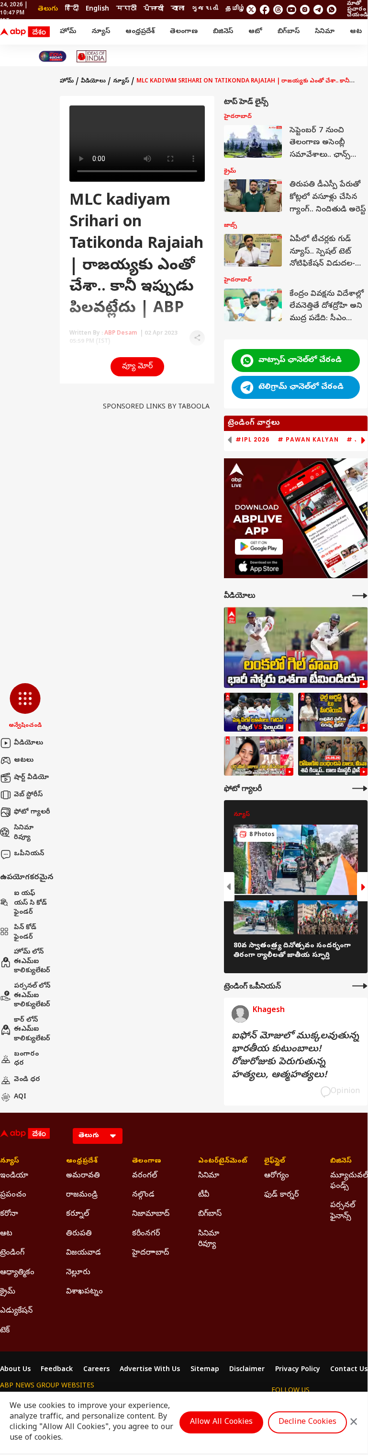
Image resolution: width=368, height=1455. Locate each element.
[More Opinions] (360, 985)
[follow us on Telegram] (318, 9)
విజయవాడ (83, 1253)
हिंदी (71, 9)
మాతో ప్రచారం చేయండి (357, 9)
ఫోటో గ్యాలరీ (32, 812)
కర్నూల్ (77, 1214)
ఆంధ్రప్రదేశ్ (140, 31)
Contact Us (349, 1370)
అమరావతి (83, 1176)
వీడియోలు (28, 743)
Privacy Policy (297, 1370)
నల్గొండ (143, 1195)
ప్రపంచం (13, 1195)
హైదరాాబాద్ (150, 1253)
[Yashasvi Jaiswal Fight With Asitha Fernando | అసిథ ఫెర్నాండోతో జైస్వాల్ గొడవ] (258, 712)
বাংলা (177, 9)
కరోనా (9, 1214)
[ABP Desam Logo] (25, 32)
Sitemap (204, 1370)
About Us (15, 1370)
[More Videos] (360, 595)
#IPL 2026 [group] (252, 439)
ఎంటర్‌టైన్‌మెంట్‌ (216, 1161)
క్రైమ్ (7, 1292)
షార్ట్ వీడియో (31, 777)
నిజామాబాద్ (150, 1214)
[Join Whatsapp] (331, 9)
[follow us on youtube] (291, 9)
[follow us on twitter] (251, 9)
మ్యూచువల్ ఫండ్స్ (349, 1181)
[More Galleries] (360, 788)
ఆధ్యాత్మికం (17, 1273)
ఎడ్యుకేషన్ (16, 1311)
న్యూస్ (100, 31)
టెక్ (5, 1331)
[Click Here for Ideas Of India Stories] (92, 56)
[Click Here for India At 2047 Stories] (52, 56)
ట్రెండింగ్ (12, 1253)
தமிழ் (235, 9)
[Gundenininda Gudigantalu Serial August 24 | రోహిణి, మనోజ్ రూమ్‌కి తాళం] (333, 756)
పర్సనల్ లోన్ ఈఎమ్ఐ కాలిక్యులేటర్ (32, 996)
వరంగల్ (144, 1176)
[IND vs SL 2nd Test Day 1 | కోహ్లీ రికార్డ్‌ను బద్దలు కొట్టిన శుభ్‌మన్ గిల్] (296, 647)
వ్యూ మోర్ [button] (137, 366)
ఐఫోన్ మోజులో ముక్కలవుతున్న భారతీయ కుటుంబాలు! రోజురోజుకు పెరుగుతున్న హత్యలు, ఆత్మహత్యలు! (295, 1056)
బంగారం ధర (26, 1059)
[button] (25, 706)
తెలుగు (48, 9)
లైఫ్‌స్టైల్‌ (274, 1161)
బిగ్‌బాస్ (289, 31)
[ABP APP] (259, 547)
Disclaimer (247, 1370)
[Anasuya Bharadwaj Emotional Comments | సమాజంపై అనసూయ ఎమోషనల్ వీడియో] (258, 756)
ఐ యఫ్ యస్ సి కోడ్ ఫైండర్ (30, 903)
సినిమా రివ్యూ (23, 833)
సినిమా (325, 31)
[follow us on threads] (278, 9)
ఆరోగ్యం (276, 1176)
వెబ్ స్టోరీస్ (28, 795)
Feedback (57, 1370)
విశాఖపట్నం (84, 1292)
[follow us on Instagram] (305, 9)
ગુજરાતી (204, 9)
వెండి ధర (27, 1079)
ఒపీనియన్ (29, 854)
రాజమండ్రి (82, 1195)
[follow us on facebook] (264, 9)
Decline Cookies (307, 1422)
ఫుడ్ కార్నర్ (281, 1195)
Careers (96, 1370)
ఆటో (255, 31)
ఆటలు (23, 760)
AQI (20, 1097)
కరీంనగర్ (146, 1234)
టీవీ (203, 1195)
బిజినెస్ (223, 31)
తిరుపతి (79, 1234)
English (97, 9)
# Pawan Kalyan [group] (308, 439)
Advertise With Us (150, 1370)
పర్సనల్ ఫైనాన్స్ (342, 1211)
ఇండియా (14, 1176)
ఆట (356, 31)
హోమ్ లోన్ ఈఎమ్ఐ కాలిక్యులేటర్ (32, 962)
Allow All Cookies (221, 1422)
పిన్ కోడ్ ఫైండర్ (25, 932)
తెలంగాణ (184, 31)
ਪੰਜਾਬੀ (154, 9)
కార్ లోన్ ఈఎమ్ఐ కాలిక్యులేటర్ (32, 1030)
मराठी (126, 9)
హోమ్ (68, 31)
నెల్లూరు (78, 1273)
